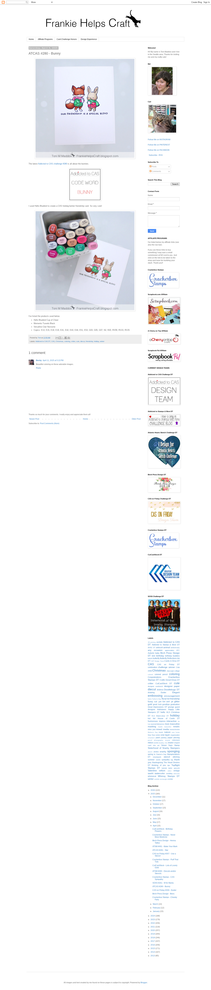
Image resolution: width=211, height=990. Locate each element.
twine (170, 768)
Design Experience (89, 39)
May (155, 822)
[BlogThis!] (59, 337)
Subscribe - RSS (155, 155)
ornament (151, 738)
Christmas (59, 341)
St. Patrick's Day (160, 754)
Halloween (161, 709)
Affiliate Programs (45, 39)
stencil (167, 757)
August (156, 811)
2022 (153, 923)
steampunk (157, 757)
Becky (39, 360)
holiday (96, 341)
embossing (155, 695)
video (169, 771)
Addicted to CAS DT (43, 341)
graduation (175, 704)
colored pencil (161, 674)
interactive (172, 721)
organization (175, 735)
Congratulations (154, 677)
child (150, 671)
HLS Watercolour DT (160, 716)
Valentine (152, 770)
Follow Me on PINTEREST (159, 145)
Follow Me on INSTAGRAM (159, 139)
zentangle (163, 779)
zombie (170, 779)
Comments (156, 171)
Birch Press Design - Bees (163, 894)
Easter (163, 692)
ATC (178, 650)
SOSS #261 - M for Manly (163, 883)
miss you (152, 729)
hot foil (151, 718)
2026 (153, 790)
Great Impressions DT (157, 707)
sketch (150, 752)
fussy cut (152, 701)
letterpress (160, 724)
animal (166, 647)
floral (164, 698)
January (156, 911)
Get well (166, 702)
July (155, 815)
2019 (153, 934)
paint (158, 738)
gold (150, 704)
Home (31, 39)
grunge (171, 707)
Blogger (144, 983)
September (157, 808)
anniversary (175, 647)
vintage (176, 771)
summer (151, 760)
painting (164, 738)
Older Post (136, 419)
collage (177, 671)
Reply (38, 368)
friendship (89, 341)
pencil (150, 740)
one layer (165, 735)
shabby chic (163, 743)
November (157, 800)
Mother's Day (153, 732)
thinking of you (159, 765)
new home (176, 732)
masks (160, 727)
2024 (153, 916)
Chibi (178, 667)
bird (153, 656)
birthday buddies (172, 656)
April (155, 826)
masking (152, 726)
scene (156, 743)
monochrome (175, 729)
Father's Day (156, 699)
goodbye (166, 704)
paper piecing (174, 738)
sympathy (166, 760)
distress (160, 690)
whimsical (152, 776)
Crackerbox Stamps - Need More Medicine (163, 836)
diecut (82, 341)
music (161, 732)
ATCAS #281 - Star (160, 850)
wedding (169, 773)
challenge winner (166, 667)
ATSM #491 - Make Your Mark (164, 846)
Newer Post (34, 419)
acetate (159, 642)
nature (167, 732)
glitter (177, 701)
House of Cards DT (169, 718)
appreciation (169, 650)
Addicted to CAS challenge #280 (52, 164)
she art (156, 745)
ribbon (150, 743)
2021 (153, 927)
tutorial (164, 768)
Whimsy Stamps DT (169, 776)
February (157, 908)
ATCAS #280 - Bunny (161, 886)
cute (77, 341)
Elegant (176, 692)
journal (153, 724)
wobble (156, 779)
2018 (153, 938)
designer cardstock (155, 686)
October (156, 804)
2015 (153, 948)
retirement (176, 740)
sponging (173, 751)
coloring (67, 341)
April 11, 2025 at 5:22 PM (53, 360)
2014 (153, 952)
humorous (153, 721)
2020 (153, 930)
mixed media (162, 729)
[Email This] (57, 337)
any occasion (155, 650)
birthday (160, 655)
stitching (176, 757)
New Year (151, 735)
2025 (153, 794)
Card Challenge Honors (67, 39)
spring (150, 754)
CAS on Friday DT (168, 664)
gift (172, 702)
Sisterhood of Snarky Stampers (164, 748)
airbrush (159, 647)
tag (172, 760)
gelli (159, 702)
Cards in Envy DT (172, 661)
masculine (175, 724)
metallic (176, 727)
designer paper (172, 686)
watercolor (160, 773)
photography (158, 740)
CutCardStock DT (164, 683)
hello (162, 712)
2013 (153, 956)
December (157, 797)
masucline (167, 727)
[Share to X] (62, 337)
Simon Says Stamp (170, 745)
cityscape (170, 671)
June (155, 819)
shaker (171, 743)
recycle (167, 740)
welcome (176, 773)
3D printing (152, 642)
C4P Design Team (157, 661)
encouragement (172, 696)
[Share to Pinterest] (68, 337)
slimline (156, 752)
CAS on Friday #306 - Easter (164, 890)
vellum (162, 770)
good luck (157, 704)
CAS (53, 341)
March (155, 904)
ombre (158, 735)
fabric (150, 699)
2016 (153, 945)
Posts (153, 167)
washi (150, 773)
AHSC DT (151, 647)
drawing (151, 692)
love (167, 724)
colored (150, 674)
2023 (153, 919)
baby (157, 653)
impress (162, 721)
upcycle (177, 768)
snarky (163, 751)
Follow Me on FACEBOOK (159, 150)
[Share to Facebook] (65, 337)
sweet (158, 760)
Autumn (151, 653)
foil (168, 699)
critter (73, 341)
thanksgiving (157, 762)
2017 (153, 941)
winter (102, 341)
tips (168, 765)
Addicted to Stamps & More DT (166, 645)
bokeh (150, 658)
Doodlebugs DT (172, 689)
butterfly (156, 658)
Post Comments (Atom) (49, 423)
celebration (152, 667)
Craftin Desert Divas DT (170, 680)
